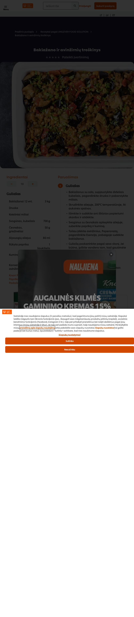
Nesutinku (69, 349)
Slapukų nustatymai (69, 334)
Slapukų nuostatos (104, 327)
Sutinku (70, 340)
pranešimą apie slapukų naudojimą (37, 327)
